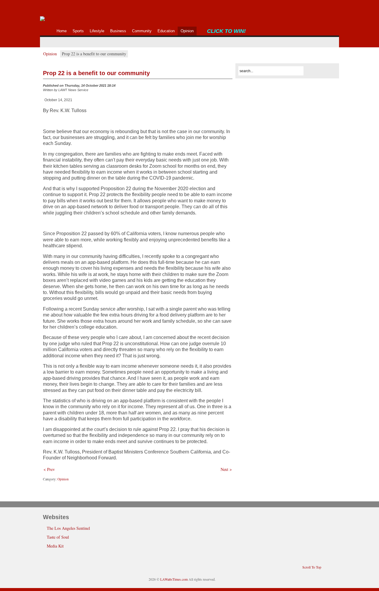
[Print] (228, 87)
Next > (226, 469)
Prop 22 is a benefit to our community (96, 73)
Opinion (50, 53)
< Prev (49, 469)
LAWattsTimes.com (174, 579)
